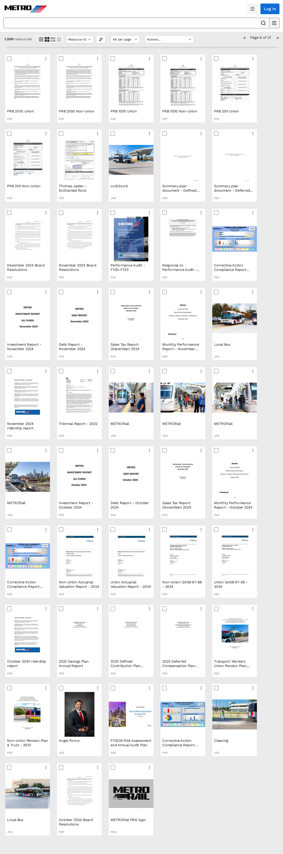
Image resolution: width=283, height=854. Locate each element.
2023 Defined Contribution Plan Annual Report (125, 665)
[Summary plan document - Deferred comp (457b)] (234, 159)
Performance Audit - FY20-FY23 (128, 267)
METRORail (120, 424)
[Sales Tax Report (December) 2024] (131, 318)
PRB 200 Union (226, 111)
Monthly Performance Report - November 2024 (180, 348)
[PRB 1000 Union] (131, 85)
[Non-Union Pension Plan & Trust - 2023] (27, 714)
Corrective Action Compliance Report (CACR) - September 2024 (179, 747)
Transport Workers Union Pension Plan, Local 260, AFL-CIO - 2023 (231, 668)
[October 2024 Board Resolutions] (79, 793)
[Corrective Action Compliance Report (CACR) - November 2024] (234, 239)
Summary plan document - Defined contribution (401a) (179, 190)
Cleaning (221, 740)
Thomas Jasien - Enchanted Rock (72, 188)
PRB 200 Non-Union (23, 186)
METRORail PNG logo (128, 820)
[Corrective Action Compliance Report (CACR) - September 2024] (183, 714)
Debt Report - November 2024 (72, 346)
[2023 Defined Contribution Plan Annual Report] (131, 635)
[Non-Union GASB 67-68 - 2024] (183, 556)
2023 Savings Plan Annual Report (74, 663)
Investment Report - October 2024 (76, 505)
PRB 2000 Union (20, 111)
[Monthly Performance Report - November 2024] (183, 318)
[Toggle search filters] (274, 23)
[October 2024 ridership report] (27, 635)
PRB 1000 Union (124, 111)
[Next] (277, 37)
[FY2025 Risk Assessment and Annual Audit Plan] (131, 714)
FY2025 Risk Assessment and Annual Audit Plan (131, 742)
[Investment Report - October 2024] (79, 476)
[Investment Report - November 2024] (27, 318)
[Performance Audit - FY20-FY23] (131, 239)
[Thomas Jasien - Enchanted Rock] (79, 159)
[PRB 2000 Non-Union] (79, 85)
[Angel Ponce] (79, 714)
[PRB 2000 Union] (27, 85)
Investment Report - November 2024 (24, 346)
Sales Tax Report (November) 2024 (176, 505)
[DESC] (100, 39)
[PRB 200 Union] (234, 85)
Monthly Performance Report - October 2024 (233, 505)
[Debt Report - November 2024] (79, 318)
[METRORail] (131, 397)
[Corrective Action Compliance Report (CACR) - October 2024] (27, 556)
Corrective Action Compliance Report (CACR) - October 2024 (26, 586)
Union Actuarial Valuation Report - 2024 (131, 584)
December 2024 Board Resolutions (25, 267)
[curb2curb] (131, 159)
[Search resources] (263, 23)
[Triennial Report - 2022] (79, 397)
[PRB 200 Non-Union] (27, 159)
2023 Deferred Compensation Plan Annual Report (178, 665)
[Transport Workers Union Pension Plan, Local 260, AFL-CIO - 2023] (234, 635)
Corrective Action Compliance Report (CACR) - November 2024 (230, 272)
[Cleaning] (234, 714)
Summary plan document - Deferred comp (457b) (232, 190)
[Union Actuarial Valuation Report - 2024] (131, 556)
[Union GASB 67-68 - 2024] (234, 556)
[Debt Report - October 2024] (131, 476)
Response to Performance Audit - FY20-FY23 (179, 269)
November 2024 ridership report (20, 426)
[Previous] (245, 37)
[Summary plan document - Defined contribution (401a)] (183, 159)
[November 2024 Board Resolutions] (79, 239)
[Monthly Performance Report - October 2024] (234, 476)
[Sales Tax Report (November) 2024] (183, 476)
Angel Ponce (69, 740)
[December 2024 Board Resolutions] (27, 239)
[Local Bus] (234, 318)
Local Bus (222, 344)
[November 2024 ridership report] (27, 397)
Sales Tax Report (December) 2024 (125, 346)
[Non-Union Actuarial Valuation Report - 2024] (79, 556)
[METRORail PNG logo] (131, 793)
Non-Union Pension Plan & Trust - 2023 (27, 742)
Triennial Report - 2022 (78, 424)
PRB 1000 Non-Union (179, 111)
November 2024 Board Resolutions (77, 267)
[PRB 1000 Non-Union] (183, 85)
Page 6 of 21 (261, 37)
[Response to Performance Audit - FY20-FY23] (183, 239)
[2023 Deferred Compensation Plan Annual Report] (183, 635)
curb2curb (119, 186)
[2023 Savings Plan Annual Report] (79, 635)
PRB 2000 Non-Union (76, 111)
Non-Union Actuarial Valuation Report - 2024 (79, 584)
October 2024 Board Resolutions (76, 822)
